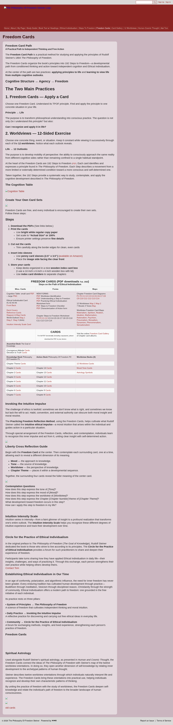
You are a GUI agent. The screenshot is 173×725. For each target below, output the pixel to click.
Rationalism (82, 318)
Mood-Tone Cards (84, 368)
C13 (93, 298)
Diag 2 (9, 320)
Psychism (92, 318)
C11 (85, 298)
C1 (43, 318)
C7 (101, 296)
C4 (92, 296)
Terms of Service (164, 720)
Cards (27, 350)
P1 (37, 318)
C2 (46, 318)
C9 (78, 298)
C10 (81, 298)
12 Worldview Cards (85, 364)
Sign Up (161, 2)
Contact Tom (12, 568)
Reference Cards (14, 313)
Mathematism (91, 315)
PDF (74, 164)
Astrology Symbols (85, 372)
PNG (15, 296)
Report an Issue (147, 720)
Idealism (80, 315)
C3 (89, 296)
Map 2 (98, 303)
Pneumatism (82, 320)
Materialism (82, 313)
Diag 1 (22, 318)
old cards (10, 707)
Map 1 (92, 303)
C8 (104, 296)
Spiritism (91, 313)
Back (14, 305)
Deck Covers (12, 310)
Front (9, 305)
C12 (89, 298)
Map (94, 306)
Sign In (168, 2)
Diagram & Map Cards (16, 315)
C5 (95, 296)
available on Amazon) (71, 256)
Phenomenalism (94, 322)
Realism (99, 313)
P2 (40, 318)
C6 (98, 296)
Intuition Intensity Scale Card (19, 324)
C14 (97, 298)
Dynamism (81, 322)
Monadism (93, 320)
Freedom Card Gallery (99, 333)
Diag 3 (16, 320)
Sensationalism (83, 325)
